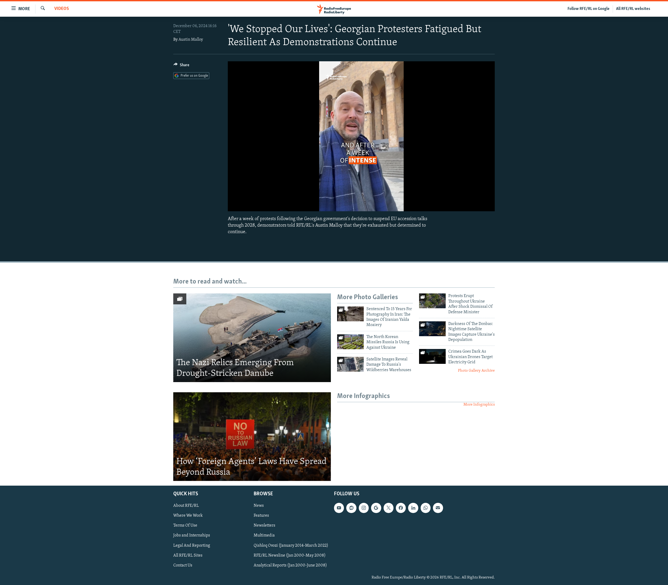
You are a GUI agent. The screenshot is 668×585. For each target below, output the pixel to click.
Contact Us (182, 565)
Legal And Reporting (191, 545)
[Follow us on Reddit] (351, 508)
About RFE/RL (186, 506)
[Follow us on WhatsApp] (426, 508)
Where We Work (188, 516)
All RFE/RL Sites (187, 555)
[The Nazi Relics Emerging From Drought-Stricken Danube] (252, 337)
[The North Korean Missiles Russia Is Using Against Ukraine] (350, 341)
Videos (61, 9)
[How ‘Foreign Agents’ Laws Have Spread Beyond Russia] (252, 436)
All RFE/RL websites (633, 9)
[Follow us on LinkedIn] (413, 508)
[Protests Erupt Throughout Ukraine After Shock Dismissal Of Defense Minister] (432, 300)
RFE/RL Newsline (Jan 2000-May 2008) (290, 555)
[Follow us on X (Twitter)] (388, 508)
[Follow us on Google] (376, 508)
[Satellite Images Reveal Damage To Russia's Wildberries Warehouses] (350, 364)
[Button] (181, 66)
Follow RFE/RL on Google (589, 9)
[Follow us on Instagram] (364, 508)
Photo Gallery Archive (476, 371)
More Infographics (479, 405)
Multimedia (264, 535)
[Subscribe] (438, 508)
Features (261, 516)
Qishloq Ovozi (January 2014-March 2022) (291, 545)
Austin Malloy (190, 40)
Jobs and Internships (191, 535)
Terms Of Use (185, 525)
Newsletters (264, 525)
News (259, 506)
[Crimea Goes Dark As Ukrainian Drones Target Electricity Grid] (432, 356)
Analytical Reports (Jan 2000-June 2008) (290, 565)
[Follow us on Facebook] (401, 508)
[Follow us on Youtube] (339, 508)
